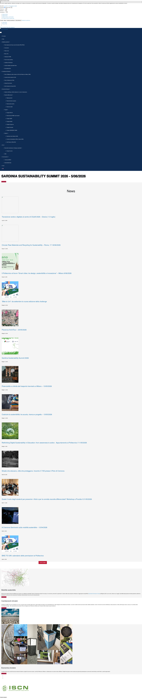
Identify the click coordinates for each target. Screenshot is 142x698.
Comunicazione (5, 156)
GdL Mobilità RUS (7, 68)
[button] (71, 2)
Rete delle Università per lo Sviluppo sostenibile (12, 148)
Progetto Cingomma (10, 124)
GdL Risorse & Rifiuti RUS (11, 142)
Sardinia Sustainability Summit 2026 (15, 358)
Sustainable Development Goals (94, 593)
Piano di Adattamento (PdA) (9, 80)
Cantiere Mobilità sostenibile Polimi (10, 65)
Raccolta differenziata (8, 95)
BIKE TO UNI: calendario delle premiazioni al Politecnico (23, 555)
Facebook (22, 682)
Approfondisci (3, 597)
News (3, 39)
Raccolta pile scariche (10, 103)
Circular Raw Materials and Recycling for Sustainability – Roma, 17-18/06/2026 (31, 245)
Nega (5, 20)
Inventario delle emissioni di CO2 (10, 77)
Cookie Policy (4, 22)
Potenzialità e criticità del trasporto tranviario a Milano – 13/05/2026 (27, 386)
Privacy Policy (4, 23)
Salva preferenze (18, 20)
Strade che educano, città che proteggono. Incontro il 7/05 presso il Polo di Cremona (33, 471)
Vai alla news (3, 181)
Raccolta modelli (9, 106)
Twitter (24, 682)
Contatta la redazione (7, 677)
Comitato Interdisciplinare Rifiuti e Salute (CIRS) (15, 139)
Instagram (30, 682)
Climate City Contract (8, 83)
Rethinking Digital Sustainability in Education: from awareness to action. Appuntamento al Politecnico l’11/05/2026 (44, 442)
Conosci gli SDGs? (7, 159)
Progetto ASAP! (9, 118)
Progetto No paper (10, 127)
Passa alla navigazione (11, 27)
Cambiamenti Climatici (6, 71)
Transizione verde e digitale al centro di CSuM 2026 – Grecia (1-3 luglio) (28, 217)
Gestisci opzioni (5, 14)
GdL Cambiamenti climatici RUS (10, 86)
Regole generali (9, 97)
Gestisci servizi (4, 15)
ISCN (5, 153)
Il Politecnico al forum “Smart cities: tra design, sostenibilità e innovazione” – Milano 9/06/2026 (36, 273)
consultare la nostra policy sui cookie (10, 6)
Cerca (3, 165)
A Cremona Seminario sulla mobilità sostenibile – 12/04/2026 (24, 527)
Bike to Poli (6, 53)
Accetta (1, 20)
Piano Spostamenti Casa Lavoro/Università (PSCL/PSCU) (14, 44)
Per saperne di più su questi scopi (8, 18)
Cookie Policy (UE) (7, 678)
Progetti (5, 109)
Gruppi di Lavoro (10, 150)
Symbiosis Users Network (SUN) (12, 136)
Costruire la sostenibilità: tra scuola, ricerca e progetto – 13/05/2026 (27, 414)
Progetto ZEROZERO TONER (12, 130)
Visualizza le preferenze (11, 20)
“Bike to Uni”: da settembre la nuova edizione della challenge (24, 301)
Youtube (27, 682)
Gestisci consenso (3, 697)
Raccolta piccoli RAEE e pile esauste (13, 115)
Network (6, 133)
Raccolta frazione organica (11, 100)
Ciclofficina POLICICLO (8, 62)
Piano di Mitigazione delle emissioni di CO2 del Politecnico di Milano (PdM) (17, 74)
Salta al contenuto (3, 27)
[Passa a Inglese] (2, 168)
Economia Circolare (5, 89)
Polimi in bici (6, 50)
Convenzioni (6, 47)
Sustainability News (7, 162)
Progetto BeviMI (9, 121)
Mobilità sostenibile (5, 42)
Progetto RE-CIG (10, 112)
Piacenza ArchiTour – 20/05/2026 (14, 329)
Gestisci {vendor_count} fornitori (7, 16)
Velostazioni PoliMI (7, 56)
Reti (3, 145)
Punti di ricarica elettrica (8, 59)
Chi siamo (4, 36)
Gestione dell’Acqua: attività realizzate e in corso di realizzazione (15, 92)
